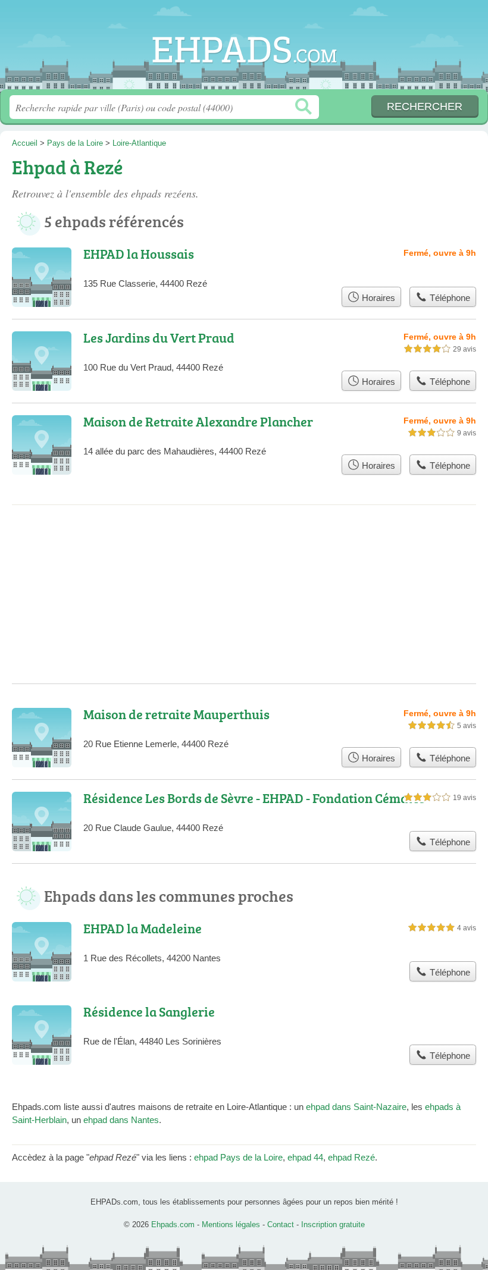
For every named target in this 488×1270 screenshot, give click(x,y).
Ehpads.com (244, 49)
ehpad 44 (305, 1157)
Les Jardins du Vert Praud (158, 337)
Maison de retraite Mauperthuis (176, 714)
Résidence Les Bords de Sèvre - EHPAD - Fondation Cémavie (254, 798)
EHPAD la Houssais (138, 253)
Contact (280, 1224)
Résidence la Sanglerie (149, 1011)
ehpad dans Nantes (121, 1120)
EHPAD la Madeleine (142, 928)
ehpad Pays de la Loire (238, 1157)
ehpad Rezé (351, 1157)
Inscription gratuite (333, 1224)
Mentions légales (231, 1224)
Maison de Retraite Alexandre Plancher (198, 421)
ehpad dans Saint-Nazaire (356, 1107)
